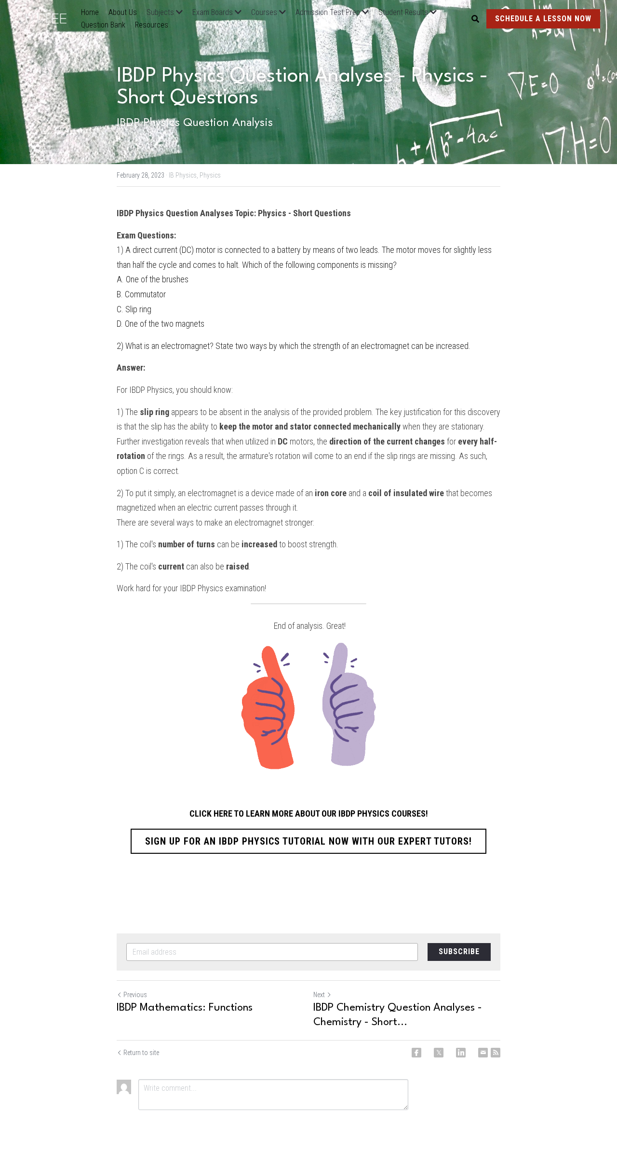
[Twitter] (438, 1052)
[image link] (46, 18)
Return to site (141, 1052)
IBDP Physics (151, 390)
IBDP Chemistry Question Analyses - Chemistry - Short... (397, 1015)
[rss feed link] (495, 1052)
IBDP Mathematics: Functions (185, 1007)
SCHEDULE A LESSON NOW (543, 18)
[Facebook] (416, 1052)
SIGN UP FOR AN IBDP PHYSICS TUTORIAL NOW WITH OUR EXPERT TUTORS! (308, 841)
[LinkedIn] (461, 1052)
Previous (135, 995)
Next (319, 995)
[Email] (483, 1052)
